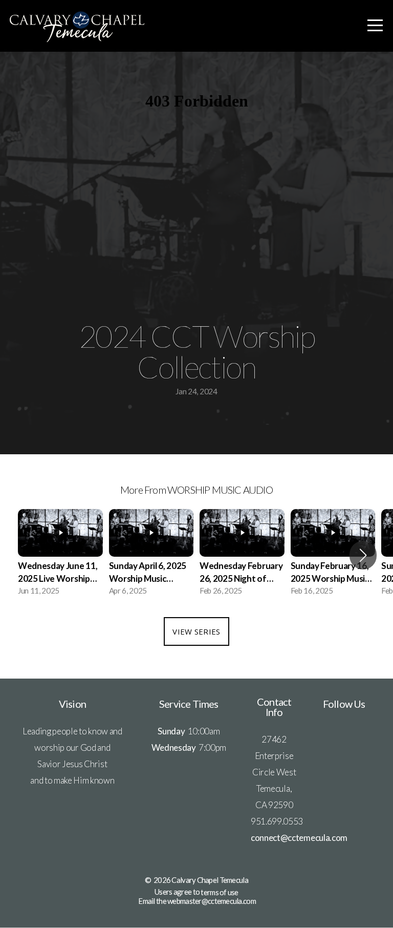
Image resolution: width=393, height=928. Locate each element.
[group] (60, 555)
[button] (363, 555)
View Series (196, 631)
